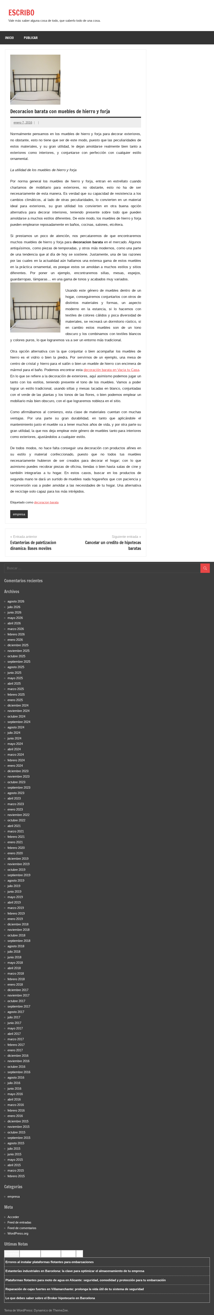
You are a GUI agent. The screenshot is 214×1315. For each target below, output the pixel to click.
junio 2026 (14, 612)
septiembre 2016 (19, 1072)
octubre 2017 (16, 1001)
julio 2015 (14, 1148)
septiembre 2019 (19, 875)
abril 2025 (14, 683)
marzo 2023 (16, 804)
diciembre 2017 (18, 990)
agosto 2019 (16, 880)
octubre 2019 (16, 869)
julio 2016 (14, 1083)
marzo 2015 (16, 1170)
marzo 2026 (16, 629)
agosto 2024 (16, 727)
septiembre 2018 (19, 940)
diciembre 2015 (18, 1121)
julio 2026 (14, 607)
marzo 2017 (16, 1039)
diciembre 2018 (18, 924)
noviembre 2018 (18, 929)
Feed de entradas (19, 1222)
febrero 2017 (16, 1044)
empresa (19, 514)
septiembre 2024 (19, 722)
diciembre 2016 (18, 1055)
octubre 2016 (16, 1066)
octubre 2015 (16, 1132)
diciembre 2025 (18, 645)
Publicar (31, 37)
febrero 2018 (16, 979)
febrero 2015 (16, 1176)
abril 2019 (14, 902)
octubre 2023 (16, 782)
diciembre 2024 (18, 705)
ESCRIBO (21, 12)
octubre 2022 (16, 820)
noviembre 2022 (18, 815)
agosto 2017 (16, 1012)
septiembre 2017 (19, 1006)
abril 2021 (14, 826)
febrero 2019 (16, 913)
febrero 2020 (16, 847)
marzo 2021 (16, 831)
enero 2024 (15, 765)
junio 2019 (14, 891)
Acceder (13, 1217)
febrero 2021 (16, 836)
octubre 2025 (16, 656)
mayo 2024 (15, 743)
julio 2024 (14, 732)
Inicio (9, 37)
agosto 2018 (16, 946)
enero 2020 (15, 853)
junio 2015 (14, 1154)
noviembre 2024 (18, 711)
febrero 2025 (16, 694)
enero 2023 (15, 809)
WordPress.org (18, 1233)
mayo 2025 (15, 678)
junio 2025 (14, 672)
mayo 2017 (15, 1028)
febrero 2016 (16, 1110)
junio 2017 (14, 1023)
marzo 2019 (16, 908)
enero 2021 (15, 842)
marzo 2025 (16, 689)
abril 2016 (14, 1099)
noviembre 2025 (18, 650)
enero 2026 (15, 639)
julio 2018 (14, 951)
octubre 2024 (16, 716)
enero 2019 (15, 919)
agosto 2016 (16, 1077)
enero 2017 (15, 1050)
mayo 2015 (15, 1159)
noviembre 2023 (18, 776)
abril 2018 (14, 968)
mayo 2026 (15, 618)
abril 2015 (14, 1165)
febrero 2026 (16, 634)
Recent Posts (11, 1253)
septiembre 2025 (19, 661)
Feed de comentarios (22, 1228)
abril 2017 (14, 1033)
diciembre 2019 (18, 858)
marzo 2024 (16, 754)
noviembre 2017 (18, 995)
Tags (79, 1253)
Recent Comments (30, 1253)
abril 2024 (14, 749)
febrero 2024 (16, 760)
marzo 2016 (16, 1105)
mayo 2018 (15, 962)
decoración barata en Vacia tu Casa (111, 370)
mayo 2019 (15, 897)
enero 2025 (15, 700)
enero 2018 (15, 984)
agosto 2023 (16, 793)
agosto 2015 (16, 1143)
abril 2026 (14, 623)
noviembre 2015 (18, 1126)
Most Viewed (68, 1253)
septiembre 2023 (19, 787)
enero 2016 (15, 1116)
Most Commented (51, 1253)
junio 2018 (14, 957)
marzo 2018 (16, 973)
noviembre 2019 (18, 864)
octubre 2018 (16, 935)
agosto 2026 (16, 601)
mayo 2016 (15, 1094)
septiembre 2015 (19, 1137)
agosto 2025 (16, 667)
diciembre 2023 (18, 771)
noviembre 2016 (18, 1061)
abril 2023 (14, 798)
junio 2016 (14, 1088)
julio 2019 (14, 886)
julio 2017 (14, 1017)
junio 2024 (14, 738)
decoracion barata (46, 502)
